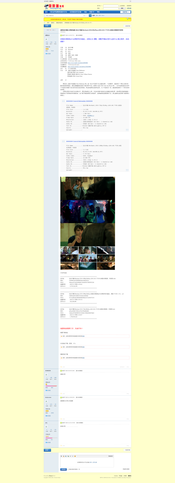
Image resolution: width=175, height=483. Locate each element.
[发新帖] (47, 25)
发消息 (49, 53)
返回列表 (128, 26)
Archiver (116, 475)
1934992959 (48, 370)
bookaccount (48, 397)
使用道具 (122, 367)
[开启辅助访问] (128, 1)
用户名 (98, 5)
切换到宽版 (130, 1)
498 (51, 377)
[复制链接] (62, 32)
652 (55, 429)
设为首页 (46, 1)
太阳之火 (47, 35)
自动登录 (122, 5)
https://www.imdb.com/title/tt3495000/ (78, 63)
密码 (98, 8)
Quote (70, 456)
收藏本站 (51, 1)
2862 (55, 377)
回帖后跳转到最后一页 (74, 469)
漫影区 (52, 22)
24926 (52, 413)
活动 (97, 15)
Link (68, 456)
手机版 (120, 475)
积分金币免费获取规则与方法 (58, 12)
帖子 (85, 15)
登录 (91, 462)
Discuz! (51, 475)
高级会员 (48, 382)
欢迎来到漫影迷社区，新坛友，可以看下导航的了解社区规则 (67, 19)
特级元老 (48, 46)
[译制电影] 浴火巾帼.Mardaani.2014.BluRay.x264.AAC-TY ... (79, 22)
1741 (47, 42)
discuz (103, 15)
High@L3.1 (90, 115)
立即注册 (129, 8)
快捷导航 (125, 12)
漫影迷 (129, 475)
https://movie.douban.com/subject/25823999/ (79, 66)
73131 (52, 51)
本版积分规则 (126, 469)
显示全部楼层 (79, 35)
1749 (51, 42)
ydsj (46, 422)
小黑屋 (125, 475)
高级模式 (110, 456)
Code (73, 456)
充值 (85, 12)
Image (66, 456)
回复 (83, 336)
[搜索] (90, 16)
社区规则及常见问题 (75, 12)
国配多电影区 (59, 22)
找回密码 (129, 5)
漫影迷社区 (44, 22)
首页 (46, 12)
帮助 (98, 12)
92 (51, 429)
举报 (128, 367)
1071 (51, 404)
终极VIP (92, 12)
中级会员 (48, 434)
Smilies (75, 456)
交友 (100, 15)
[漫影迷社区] (54, 9)
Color (64, 456)
